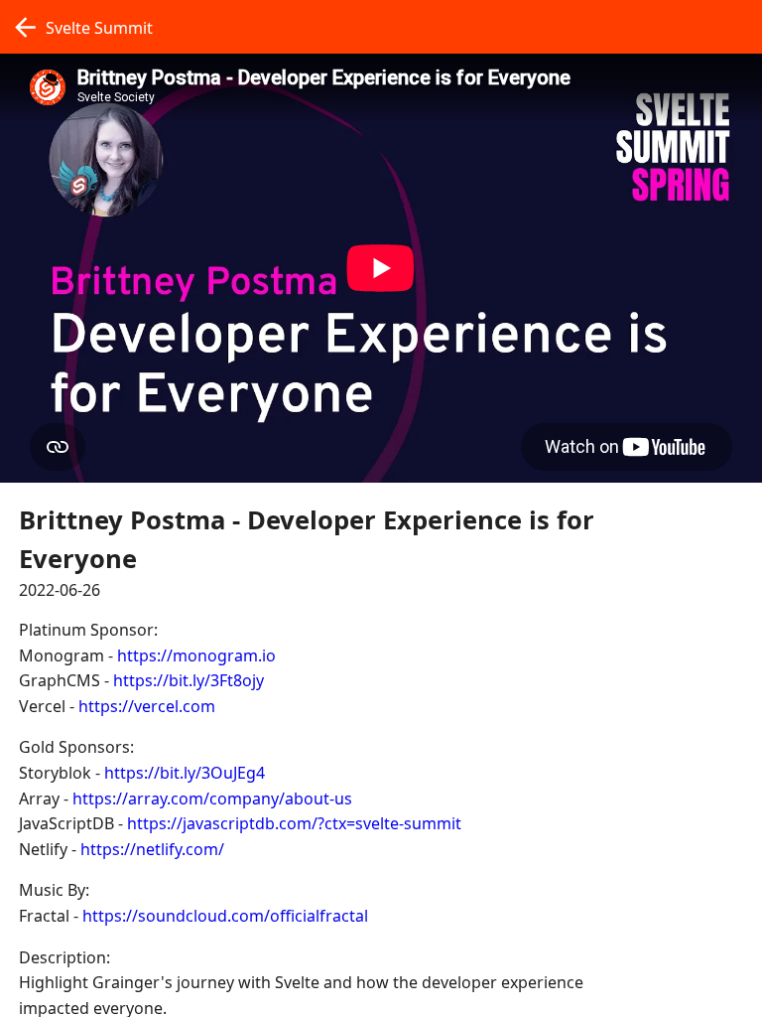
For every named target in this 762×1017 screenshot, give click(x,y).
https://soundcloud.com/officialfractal (225, 916)
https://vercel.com (146, 706)
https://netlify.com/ (152, 849)
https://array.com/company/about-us (212, 798)
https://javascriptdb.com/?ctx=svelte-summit (294, 823)
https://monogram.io (196, 655)
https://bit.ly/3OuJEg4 (184, 773)
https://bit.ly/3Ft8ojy (188, 680)
